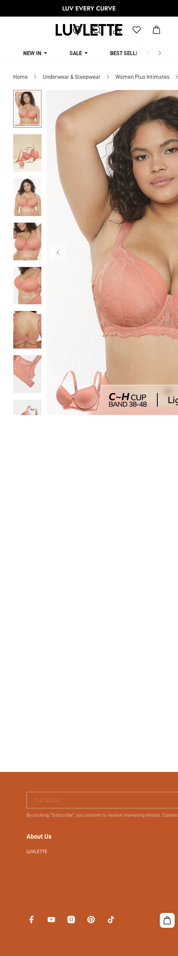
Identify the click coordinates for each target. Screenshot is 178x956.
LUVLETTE (37, 851)
